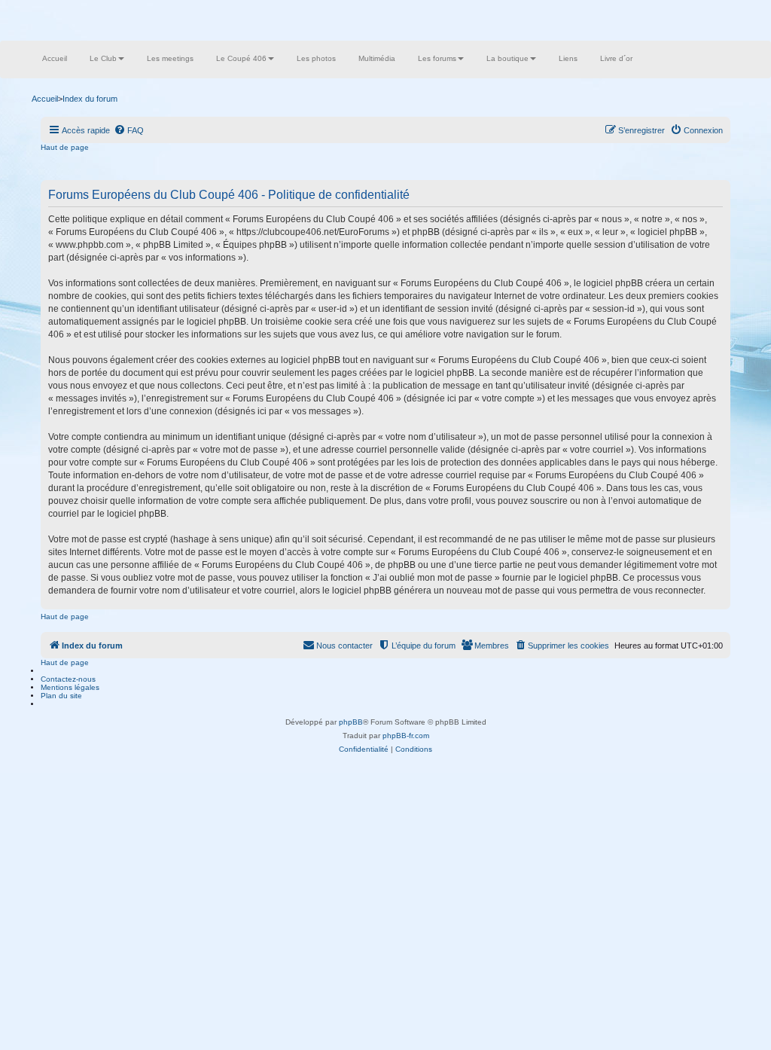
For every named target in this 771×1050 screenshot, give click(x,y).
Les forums (437, 58)
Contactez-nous (68, 679)
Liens (568, 58)
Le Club (103, 58)
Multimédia (376, 58)
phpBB (351, 722)
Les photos (316, 58)
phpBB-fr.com (405, 735)
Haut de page (65, 147)
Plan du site (61, 695)
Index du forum (89, 98)
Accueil (54, 58)
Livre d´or (616, 58)
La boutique (507, 58)
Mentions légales (70, 687)
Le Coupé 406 (241, 58)
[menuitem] (129, 130)
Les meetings (170, 58)
